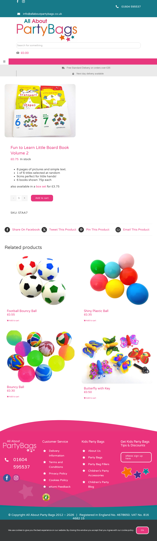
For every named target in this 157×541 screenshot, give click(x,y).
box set (41, 186)
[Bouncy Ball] (40, 356)
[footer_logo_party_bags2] (19, 441)
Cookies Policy (58, 480)
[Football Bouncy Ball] (40, 279)
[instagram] (23, 1)
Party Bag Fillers (98, 464)
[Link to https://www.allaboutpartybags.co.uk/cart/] (17, 52)
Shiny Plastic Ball (96, 311)
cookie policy (127, 530)
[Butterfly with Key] (117, 357)
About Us (94, 450)
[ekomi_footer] (46, 495)
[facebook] (17, 1)
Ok (142, 530)
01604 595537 (131, 6)
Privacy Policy (58, 473)
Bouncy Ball (15, 387)
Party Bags (95, 457)
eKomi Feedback (60, 486)
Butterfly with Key (97, 388)
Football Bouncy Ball (22, 311)
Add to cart (42, 198)
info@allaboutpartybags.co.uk (42, 13)
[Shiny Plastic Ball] (117, 279)
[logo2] (47, 19)
